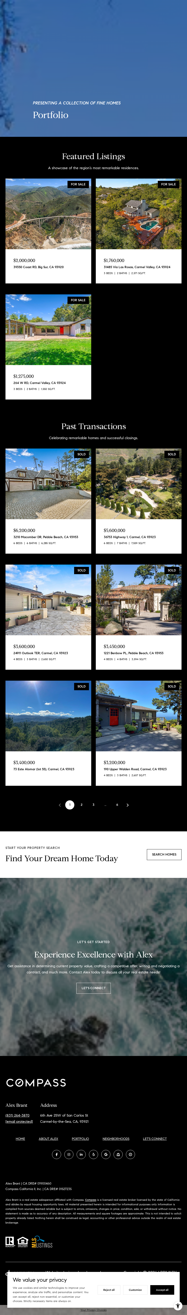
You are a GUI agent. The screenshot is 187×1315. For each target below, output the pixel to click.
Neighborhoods (116, 1139)
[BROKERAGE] (130, 1154)
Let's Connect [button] (94, 988)
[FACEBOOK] (56, 1154)
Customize (135, 1290)
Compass (90, 1199)
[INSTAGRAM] (68, 1154)
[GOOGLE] (105, 1154)
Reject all (109, 1290)
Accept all (162, 1290)
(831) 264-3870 (17, 1115)
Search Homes (164, 854)
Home (20, 1139)
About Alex (48, 1139)
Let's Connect (155, 1139)
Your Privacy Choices (93, 1310)
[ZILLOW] (118, 1154)
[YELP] (93, 1154)
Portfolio (80, 1139)
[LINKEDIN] (81, 1154)
